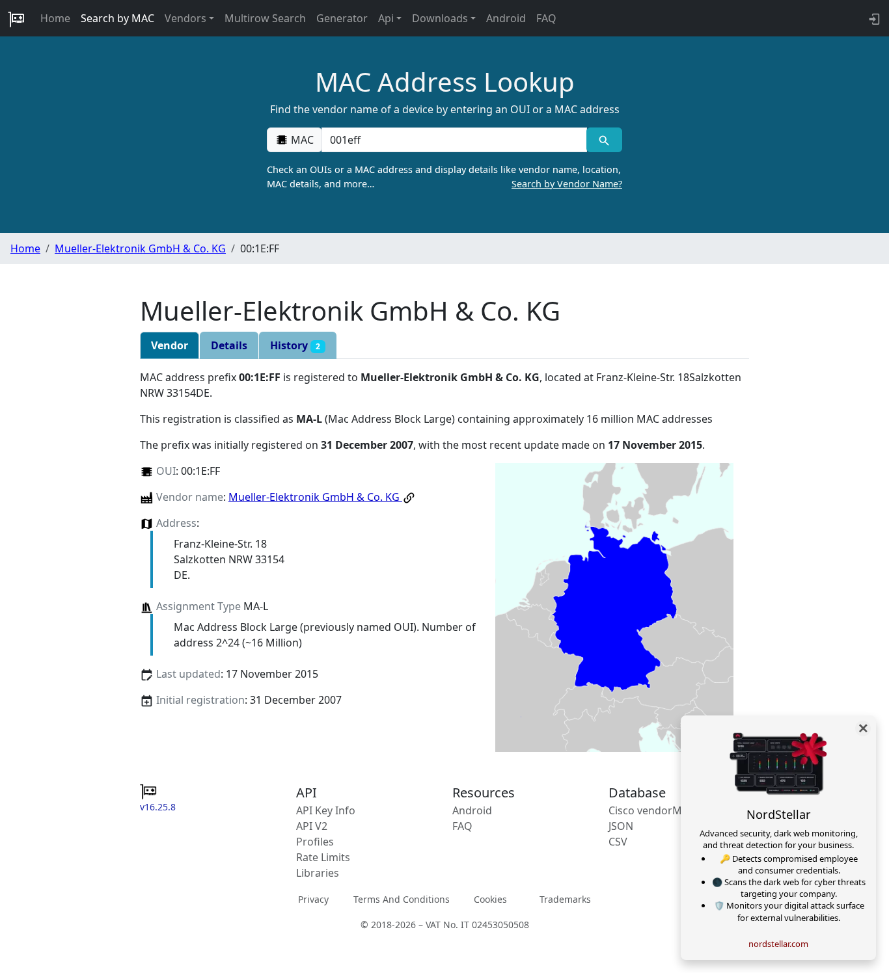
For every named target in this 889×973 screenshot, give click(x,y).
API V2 (311, 826)
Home (55, 18)
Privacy (313, 899)
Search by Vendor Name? (567, 184)
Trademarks (565, 899)
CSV (618, 841)
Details (229, 345)
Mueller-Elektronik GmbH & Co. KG (140, 248)
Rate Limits (323, 857)
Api (386, 18)
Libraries (317, 873)
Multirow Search (265, 18)
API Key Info (325, 810)
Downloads (440, 18)
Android (506, 18)
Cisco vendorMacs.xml (663, 810)
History (295, 345)
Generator (342, 18)
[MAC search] (604, 139)
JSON (621, 826)
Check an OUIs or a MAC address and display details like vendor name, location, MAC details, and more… (444, 176)
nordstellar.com (778, 944)
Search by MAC (117, 18)
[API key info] (873, 18)
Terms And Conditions (401, 899)
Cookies (490, 899)
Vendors (185, 18)
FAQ (546, 18)
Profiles (315, 841)
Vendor (169, 345)
